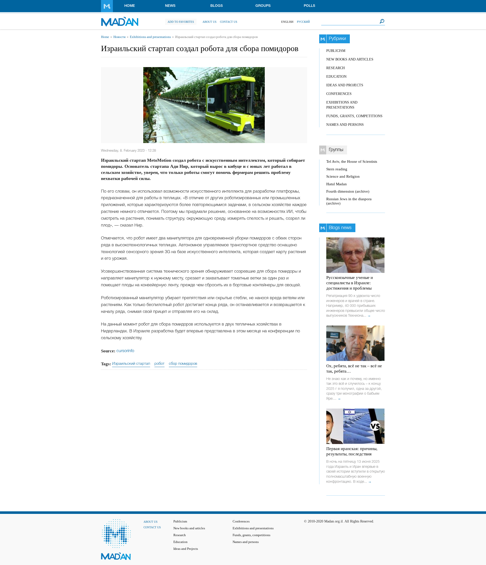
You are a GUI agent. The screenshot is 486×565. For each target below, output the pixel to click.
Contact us (228, 21)
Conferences (339, 94)
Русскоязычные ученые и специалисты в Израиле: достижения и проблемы (349, 283)
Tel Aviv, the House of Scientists (351, 161)
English (287, 21)
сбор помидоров (183, 364)
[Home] (119, 19)
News (170, 6)
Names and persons (345, 125)
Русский (303, 21)
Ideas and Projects (344, 85)
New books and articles (349, 59)
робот (159, 364)
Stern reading (336, 169)
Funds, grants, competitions (354, 116)
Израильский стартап (131, 364)
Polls (309, 6)
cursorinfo (125, 351)
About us (209, 21)
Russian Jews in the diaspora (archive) (349, 201)
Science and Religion (343, 176)
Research (335, 68)
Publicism (335, 51)
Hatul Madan (336, 184)
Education (336, 76)
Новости (119, 37)
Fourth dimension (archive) (347, 191)
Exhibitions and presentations (150, 37)
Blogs (216, 6)
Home (129, 6)
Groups (263, 6)
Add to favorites (181, 21)
